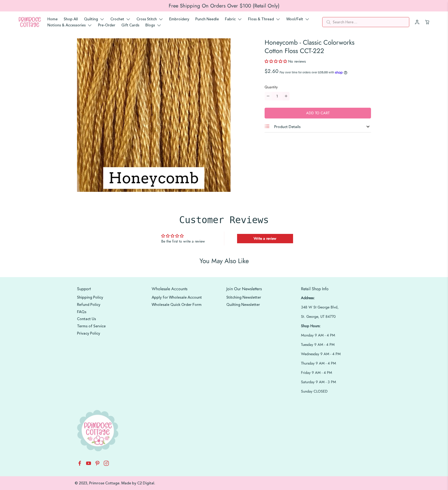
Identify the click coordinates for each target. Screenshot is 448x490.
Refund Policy (88, 305)
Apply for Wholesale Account (177, 297)
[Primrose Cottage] (30, 22)
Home (52, 19)
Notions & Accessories (66, 25)
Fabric (230, 19)
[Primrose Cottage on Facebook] (79, 464)
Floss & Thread (261, 19)
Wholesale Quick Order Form (177, 305)
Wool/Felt (294, 19)
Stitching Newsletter (243, 297)
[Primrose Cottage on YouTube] (88, 464)
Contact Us (86, 319)
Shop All (71, 19)
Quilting (91, 19)
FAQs (81, 312)
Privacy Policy (88, 333)
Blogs (150, 25)
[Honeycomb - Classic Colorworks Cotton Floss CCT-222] (154, 115)
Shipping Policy (90, 297)
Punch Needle (207, 19)
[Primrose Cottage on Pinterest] (97, 464)
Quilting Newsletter (243, 305)
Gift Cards (130, 25)
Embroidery (179, 19)
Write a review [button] (265, 238)
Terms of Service (91, 326)
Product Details (287, 127)
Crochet (117, 19)
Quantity (271, 87)
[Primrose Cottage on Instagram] (106, 464)
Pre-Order (106, 25)
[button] (276, 61)
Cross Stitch (146, 19)
